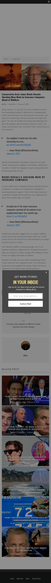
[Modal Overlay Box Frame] (25, 291)
